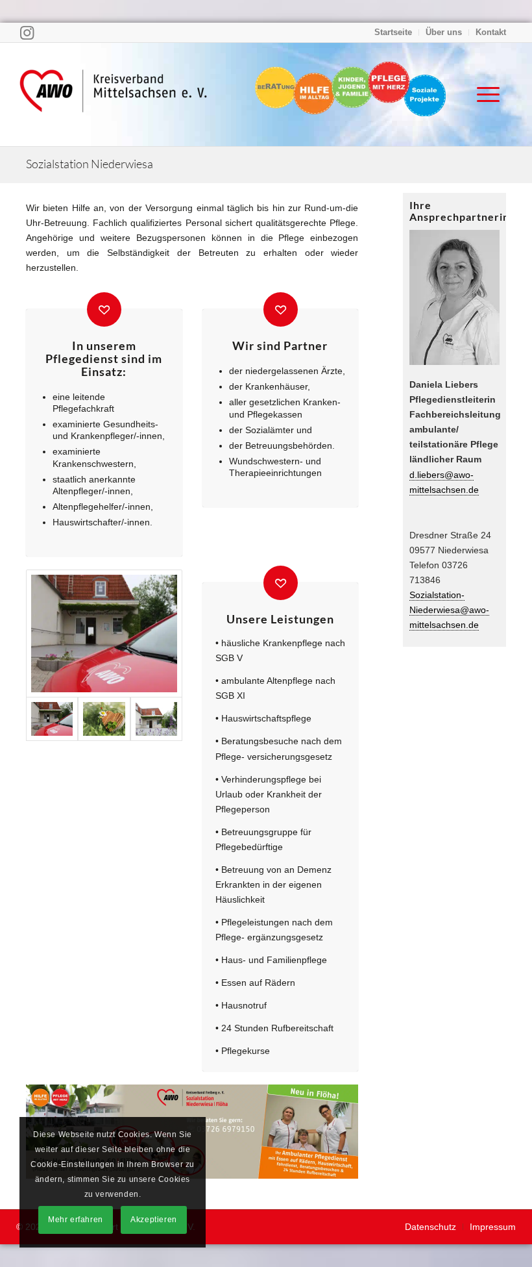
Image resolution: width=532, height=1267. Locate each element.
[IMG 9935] (156, 719)
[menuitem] (393, 32)
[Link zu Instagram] (27, 32)
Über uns (444, 32)
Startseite (393, 32)
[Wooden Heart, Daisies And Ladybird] (104, 719)
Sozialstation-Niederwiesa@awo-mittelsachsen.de (449, 610)
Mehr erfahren (75, 1219)
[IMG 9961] (104, 634)
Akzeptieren (153, 1219)
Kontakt (491, 32)
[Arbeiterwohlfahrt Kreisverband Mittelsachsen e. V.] (113, 94)
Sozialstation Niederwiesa (89, 164)
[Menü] (482, 94)
